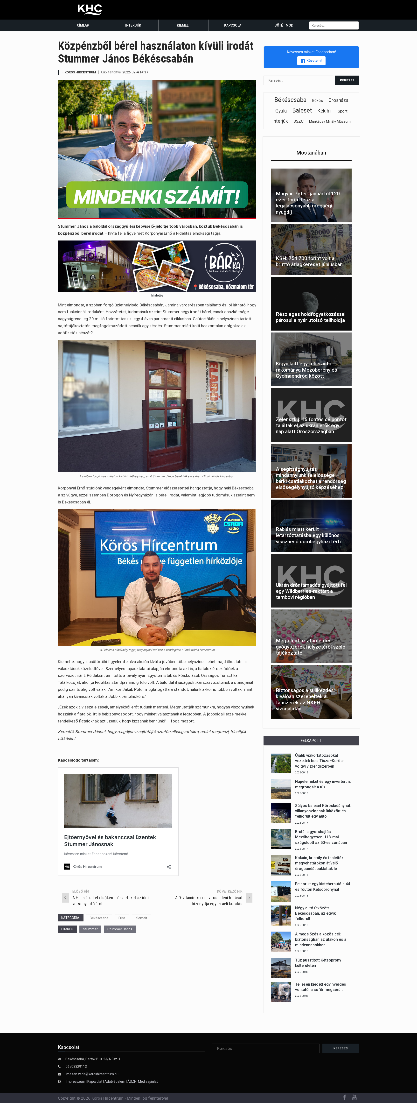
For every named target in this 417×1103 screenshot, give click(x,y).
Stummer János (119, 929)
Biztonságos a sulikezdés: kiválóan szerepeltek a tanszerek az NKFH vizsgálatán (305, 699)
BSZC (298, 121)
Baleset (302, 110)
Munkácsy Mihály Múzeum (330, 121)
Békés (317, 100)
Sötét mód (284, 25)
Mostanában (311, 153)
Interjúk (133, 25)
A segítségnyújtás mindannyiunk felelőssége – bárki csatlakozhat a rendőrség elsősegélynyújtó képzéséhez (311, 478)
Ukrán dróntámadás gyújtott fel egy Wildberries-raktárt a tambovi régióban (311, 591)
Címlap (83, 25)
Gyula (281, 111)
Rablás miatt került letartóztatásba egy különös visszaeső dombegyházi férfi (308, 535)
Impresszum (76, 1081)
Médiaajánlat (148, 1081)
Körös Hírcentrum (80, 72)
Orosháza (338, 100)
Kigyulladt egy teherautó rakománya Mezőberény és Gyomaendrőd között (306, 370)
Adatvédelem (114, 1081)
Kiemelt (183, 25)
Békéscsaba (99, 918)
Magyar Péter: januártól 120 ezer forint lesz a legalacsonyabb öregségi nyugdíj (308, 203)
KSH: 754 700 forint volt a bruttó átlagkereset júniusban (309, 261)
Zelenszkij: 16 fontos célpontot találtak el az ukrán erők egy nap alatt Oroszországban (311, 425)
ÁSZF (131, 1081)
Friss (121, 918)
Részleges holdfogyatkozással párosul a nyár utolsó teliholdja (311, 317)
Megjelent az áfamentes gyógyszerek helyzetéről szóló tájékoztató (310, 647)
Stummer (90, 929)
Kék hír (324, 111)
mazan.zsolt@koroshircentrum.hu (92, 1074)
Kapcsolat (233, 25)
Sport (343, 111)
